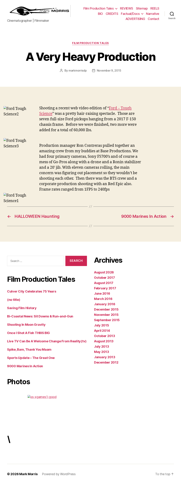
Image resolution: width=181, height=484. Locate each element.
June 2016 (102, 293)
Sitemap (142, 8)
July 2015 (101, 325)
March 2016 (103, 299)
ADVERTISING (135, 19)
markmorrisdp (78, 70)
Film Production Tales (98, 8)
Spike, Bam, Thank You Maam (29, 349)
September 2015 (107, 320)
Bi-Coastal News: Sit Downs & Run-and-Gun (40, 316)
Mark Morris (28, 474)
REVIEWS (126, 8)
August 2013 (103, 341)
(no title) (13, 300)
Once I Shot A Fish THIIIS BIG (28, 333)
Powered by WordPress (59, 474)
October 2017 (104, 277)
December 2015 (106, 309)
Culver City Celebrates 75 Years (31, 291)
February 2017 (105, 288)
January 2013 (104, 357)
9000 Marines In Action (25, 366)
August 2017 (103, 283)
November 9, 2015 (109, 70)
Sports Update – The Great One (31, 358)
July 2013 (101, 346)
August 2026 (104, 272)
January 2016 (104, 304)
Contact (153, 19)
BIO (100, 14)
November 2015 (106, 315)
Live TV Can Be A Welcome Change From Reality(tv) (46, 341)
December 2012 (106, 362)
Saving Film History (22, 308)
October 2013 (104, 336)
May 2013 (101, 352)
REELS (154, 8)
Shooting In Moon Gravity (26, 324)
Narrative (152, 14)
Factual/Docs (130, 14)
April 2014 (102, 330)
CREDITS (112, 14)
